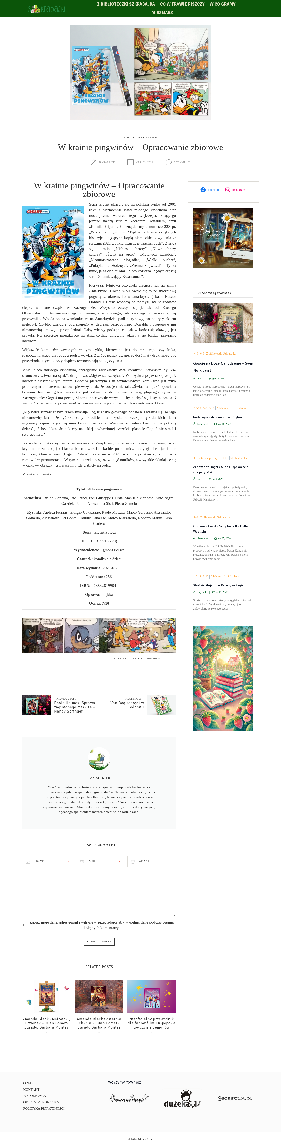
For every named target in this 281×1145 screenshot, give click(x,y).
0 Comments (182, 162)
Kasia (200, 378)
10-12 (197, 408)
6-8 (202, 353)
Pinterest (154, 658)
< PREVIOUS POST (65, 699)
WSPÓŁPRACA (34, 1096)
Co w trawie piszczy (182, 4)
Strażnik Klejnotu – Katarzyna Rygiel (219, 585)
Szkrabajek (107, 162)
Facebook (120, 658)
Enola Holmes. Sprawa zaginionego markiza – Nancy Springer (74, 707)
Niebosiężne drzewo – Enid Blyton (217, 417)
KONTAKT (31, 1090)
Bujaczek (201, 592)
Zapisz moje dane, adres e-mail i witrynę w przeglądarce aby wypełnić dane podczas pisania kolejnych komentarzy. (102, 925)
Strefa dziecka (238, 458)
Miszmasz (162, 12)
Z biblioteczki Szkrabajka (126, 4)
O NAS (28, 1083)
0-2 (196, 517)
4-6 (196, 353)
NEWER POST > (134, 699)
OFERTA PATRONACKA (41, 1102)
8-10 (211, 408)
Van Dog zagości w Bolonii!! (127, 705)
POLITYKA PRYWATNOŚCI (44, 1108)
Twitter (137, 658)
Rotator (224, 458)
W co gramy (222, 4)
